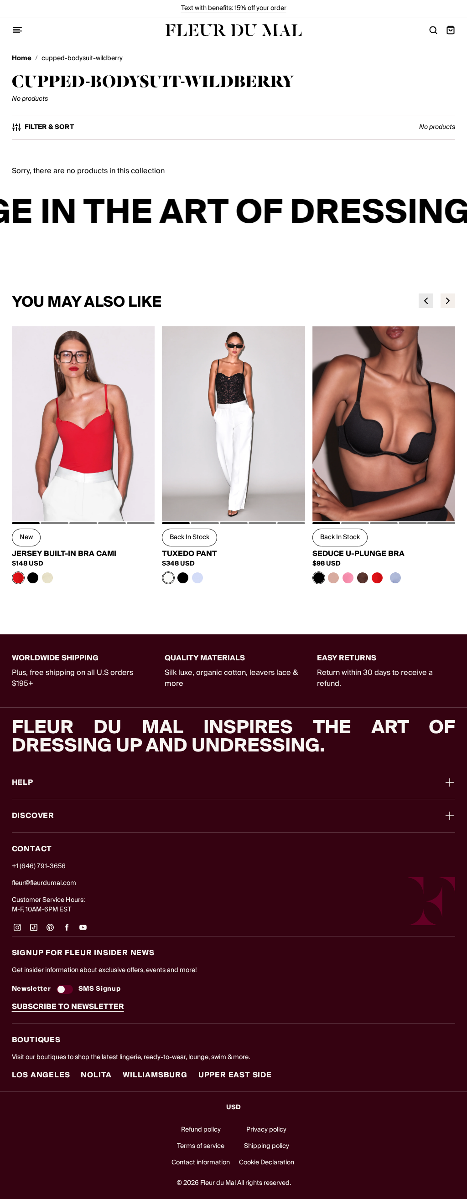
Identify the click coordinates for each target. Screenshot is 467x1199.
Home (21, 58)
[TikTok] (33, 930)
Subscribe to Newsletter (68, 1006)
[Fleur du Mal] (233, 30)
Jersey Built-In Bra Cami (64, 553)
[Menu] (17, 30)
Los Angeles (41, 1075)
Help (22, 782)
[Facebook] (66, 930)
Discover (33, 815)
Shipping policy (266, 1146)
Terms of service (200, 1146)
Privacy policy (266, 1129)
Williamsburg (155, 1075)
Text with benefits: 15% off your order (233, 8)
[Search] (433, 30)
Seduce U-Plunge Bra (358, 553)
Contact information (200, 1162)
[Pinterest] (50, 930)
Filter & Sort (49, 127)
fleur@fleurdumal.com (44, 883)
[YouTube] (83, 930)
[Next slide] (448, 300)
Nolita (96, 1075)
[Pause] (454, 212)
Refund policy (201, 1129)
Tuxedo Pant (189, 553)
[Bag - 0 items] (450, 30)
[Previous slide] (426, 300)
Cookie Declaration (266, 1162)
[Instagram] (17, 930)
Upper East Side (235, 1075)
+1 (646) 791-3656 (39, 866)
